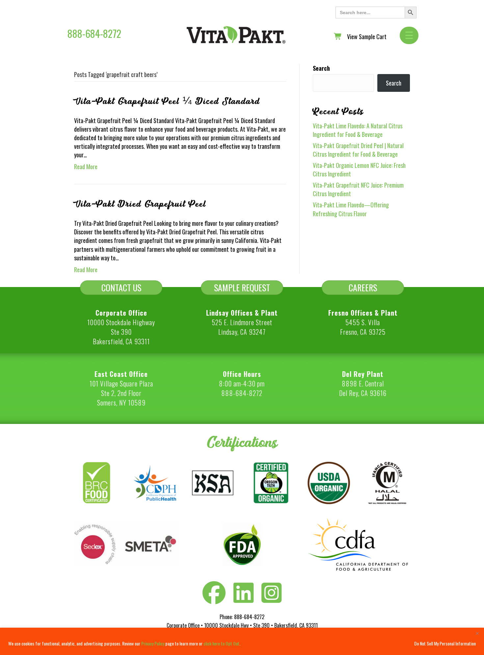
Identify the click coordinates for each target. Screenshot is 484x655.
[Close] (477, 633)
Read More (85, 166)
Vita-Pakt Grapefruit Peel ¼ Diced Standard (167, 101)
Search (321, 68)
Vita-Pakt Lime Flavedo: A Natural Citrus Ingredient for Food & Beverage (357, 130)
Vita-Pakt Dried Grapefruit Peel (140, 204)
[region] (242, 641)
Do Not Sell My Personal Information (445, 643)
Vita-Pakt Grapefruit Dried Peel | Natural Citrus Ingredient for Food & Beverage (358, 149)
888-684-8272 (94, 33)
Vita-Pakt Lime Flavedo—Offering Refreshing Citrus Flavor (351, 209)
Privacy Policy (152, 643)
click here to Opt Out (221, 643)
